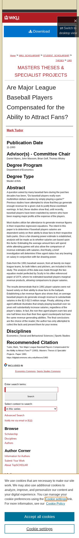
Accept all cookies (39, 517)
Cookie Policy (55, 503)
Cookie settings (55, 499)
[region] (39, 506)
